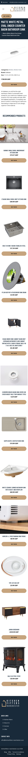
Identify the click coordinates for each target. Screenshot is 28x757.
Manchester (5, 2)
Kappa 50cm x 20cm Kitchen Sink (14, 441)
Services (6, 726)
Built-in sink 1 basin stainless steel (14, 246)
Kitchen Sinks (18, 70)
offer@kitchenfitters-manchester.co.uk (17, 2)
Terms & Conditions (18, 752)
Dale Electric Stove (14, 676)
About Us (7, 723)
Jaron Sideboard (14, 629)
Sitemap (18, 754)
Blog (5, 752)
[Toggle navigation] (3, 9)
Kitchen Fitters (8, 719)
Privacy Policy (11, 754)
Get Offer (6, 16)
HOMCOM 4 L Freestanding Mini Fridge (14, 536)
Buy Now (14, 84)
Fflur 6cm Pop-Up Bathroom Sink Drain (14, 292)
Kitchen (11, 70)
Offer (5, 729)
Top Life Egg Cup (14, 583)
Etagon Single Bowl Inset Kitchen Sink (14, 199)
